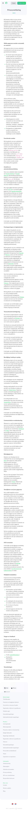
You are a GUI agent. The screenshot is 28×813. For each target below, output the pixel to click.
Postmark (17, 318)
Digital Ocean (12, 390)
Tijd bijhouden (6, 699)
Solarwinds (11, 263)
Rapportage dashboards (8, 735)
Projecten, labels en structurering (11, 729)
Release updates (7, 788)
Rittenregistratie (7, 726)
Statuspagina (6, 766)
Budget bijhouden (7, 732)
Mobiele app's (6, 711)
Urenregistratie (6, 724)
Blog (4, 791)
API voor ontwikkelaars (9, 775)
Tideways (7, 254)
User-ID (10, 189)
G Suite (7, 430)
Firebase (22, 297)
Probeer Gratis (21, 3)
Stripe (5, 460)
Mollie (13, 481)
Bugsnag (21, 253)
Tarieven (5, 741)
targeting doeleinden (16, 191)
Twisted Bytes (7, 402)
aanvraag (18, 563)
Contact (5, 785)
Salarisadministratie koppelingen (11, 717)
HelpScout (21, 428)
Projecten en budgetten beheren (11, 702)
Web (7, 688)
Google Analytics (10, 173)
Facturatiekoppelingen (8, 714)
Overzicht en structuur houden (10, 705)
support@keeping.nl (14, 654)
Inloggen (14, 3)
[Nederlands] (15, 804)
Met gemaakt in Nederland (14, 808)
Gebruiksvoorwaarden (8, 769)
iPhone (14, 688)
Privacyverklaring (7, 772)
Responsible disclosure (8, 778)
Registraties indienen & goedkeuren (12, 708)
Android (8, 691)
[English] (12, 804)
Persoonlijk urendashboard (9, 750)
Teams (4, 753)
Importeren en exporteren (9, 756)
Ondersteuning (6, 763)
